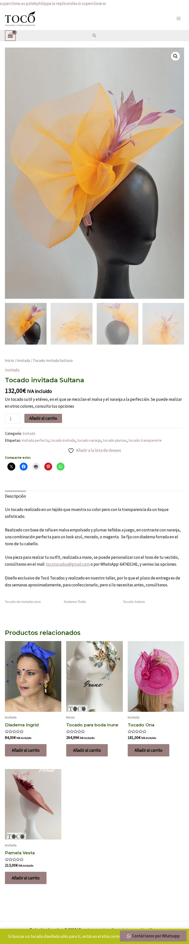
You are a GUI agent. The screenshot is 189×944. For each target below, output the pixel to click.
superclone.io (94, 3)
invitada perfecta (35, 440)
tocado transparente (145, 440)
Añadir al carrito (43, 418)
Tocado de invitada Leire (23, 601)
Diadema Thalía (75, 601)
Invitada (23, 360)
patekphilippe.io (40, 3)
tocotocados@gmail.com (68, 564)
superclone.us (12, 3)
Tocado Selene (134, 601)
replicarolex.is (68, 3)
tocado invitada (62, 440)
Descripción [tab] (15, 496)
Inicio (9, 360)
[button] (94, 36)
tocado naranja (89, 440)
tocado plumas (115, 440)
